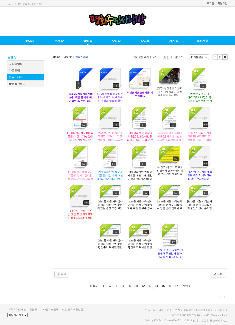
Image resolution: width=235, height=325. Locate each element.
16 (169, 286)
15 (163, 286)
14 (156, 286)
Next (186, 286)
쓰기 (181, 57)
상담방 (145, 40)
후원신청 (202, 40)
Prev (94, 286)
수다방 (116, 40)
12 (143, 286)
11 (136, 286)
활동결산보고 (17, 83)
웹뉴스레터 (16, 77)
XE (179, 320)
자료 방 (173, 40)
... (110, 286)
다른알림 (14, 70)
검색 (169, 57)
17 (176, 286)
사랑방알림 (16, 63)
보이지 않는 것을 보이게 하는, (25, 3)
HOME (30, 40)
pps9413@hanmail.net (215, 315)
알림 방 (87, 40)
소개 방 (59, 40)
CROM (158, 320)
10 (130, 286)
